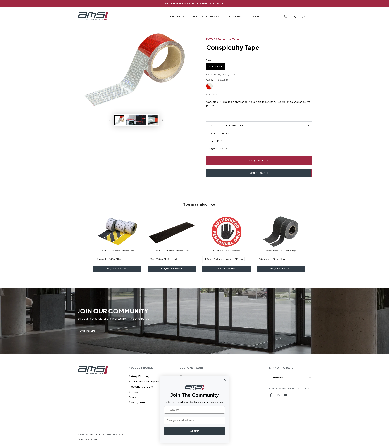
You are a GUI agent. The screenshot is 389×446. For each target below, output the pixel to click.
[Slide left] (109, 120)
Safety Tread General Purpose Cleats (171, 251)
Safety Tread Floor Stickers (226, 251)
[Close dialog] (224, 380)
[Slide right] (162, 120)
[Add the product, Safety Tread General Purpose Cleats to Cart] (172, 269)
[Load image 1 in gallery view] (119, 120)
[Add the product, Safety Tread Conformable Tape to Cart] (281, 269)
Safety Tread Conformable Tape (281, 251)
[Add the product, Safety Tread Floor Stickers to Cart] (226, 269)
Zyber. (120, 434)
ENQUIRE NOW (258, 160)
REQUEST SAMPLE (259, 173)
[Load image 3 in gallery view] (141, 120)
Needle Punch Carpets (143, 381)
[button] (285, 16)
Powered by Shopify (88, 438)
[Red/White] (209, 86)
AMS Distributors (95, 434)
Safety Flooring (139, 376)
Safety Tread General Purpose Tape (117, 251)
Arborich (134, 391)
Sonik (132, 397)
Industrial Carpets (140, 386)
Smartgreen (136, 402)
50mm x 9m (216, 66)
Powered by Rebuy (194, 280)
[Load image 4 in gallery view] (153, 120)
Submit (144, 331)
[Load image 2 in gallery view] (131, 120)
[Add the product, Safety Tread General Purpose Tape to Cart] (117, 269)
